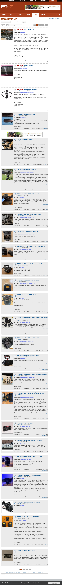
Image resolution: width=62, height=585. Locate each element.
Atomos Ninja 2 (25, 65)
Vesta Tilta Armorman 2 (27, 89)
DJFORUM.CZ (33, 0)
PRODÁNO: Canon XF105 (24, 139)
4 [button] (41, 25)
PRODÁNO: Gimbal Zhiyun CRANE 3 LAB (29, 214)
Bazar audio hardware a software (13, 572)
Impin (19, 441)
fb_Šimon (45, 164)
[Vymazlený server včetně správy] (55, 19)
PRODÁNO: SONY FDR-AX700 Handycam (29, 194)
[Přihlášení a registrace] (56, 15)
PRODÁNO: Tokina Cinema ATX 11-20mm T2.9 (31, 246)
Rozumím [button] (54, 583)
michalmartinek (20, 457)
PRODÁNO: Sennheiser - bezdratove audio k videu (32, 374)
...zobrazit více (45, 72)
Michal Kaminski (21, 356)
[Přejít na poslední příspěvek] (47, 61)
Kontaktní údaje (14, 574)
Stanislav (19, 518)
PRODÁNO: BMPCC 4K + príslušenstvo (29, 475)
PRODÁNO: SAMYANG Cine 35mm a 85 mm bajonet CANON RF (32, 318)
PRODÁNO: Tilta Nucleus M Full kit (27, 231)
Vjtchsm (45, 564)
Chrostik (19, 281)
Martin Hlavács (20, 424)
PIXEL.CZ (52, 0)
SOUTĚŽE (43, 14)
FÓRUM (28, 14)
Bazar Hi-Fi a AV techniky (38, 572)
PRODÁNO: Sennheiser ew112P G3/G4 (28, 517)
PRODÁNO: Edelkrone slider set (26, 169)
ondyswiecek (20, 90)
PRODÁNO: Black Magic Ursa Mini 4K (28, 502)
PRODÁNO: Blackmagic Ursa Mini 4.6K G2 (29, 264)
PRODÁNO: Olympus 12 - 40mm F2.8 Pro (29, 456)
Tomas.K (19, 170)
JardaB (19, 320)
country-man (20, 30)
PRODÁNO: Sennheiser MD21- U (27, 114)
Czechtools (20, 296)
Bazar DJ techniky (26, 572)
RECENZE (12, 14)
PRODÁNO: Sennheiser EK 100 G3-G (28, 280)
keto (19, 395)
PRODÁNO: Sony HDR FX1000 (26, 550)
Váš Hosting (24, 574)
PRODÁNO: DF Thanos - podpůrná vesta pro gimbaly (30, 393)
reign (19, 66)
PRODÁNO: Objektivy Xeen (25, 423)
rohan (19, 195)
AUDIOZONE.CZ (11, 0)
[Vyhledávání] (60, 15)
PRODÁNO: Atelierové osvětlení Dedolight (29, 440)
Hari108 (19, 115)
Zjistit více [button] (37, 582)
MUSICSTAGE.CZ (22, 0)
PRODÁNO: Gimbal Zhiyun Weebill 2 (28, 338)
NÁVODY (20, 14)
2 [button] (38, 25)
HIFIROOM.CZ (43, 0)
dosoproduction (21, 215)
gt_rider (19, 232)
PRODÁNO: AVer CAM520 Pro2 (26, 295)
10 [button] (45, 25)
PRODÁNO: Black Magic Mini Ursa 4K (28, 355)
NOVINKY (4, 14)
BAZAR (35, 14)
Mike (19, 375)
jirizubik (19, 503)
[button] (34, 25)
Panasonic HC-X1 (25, 29)
